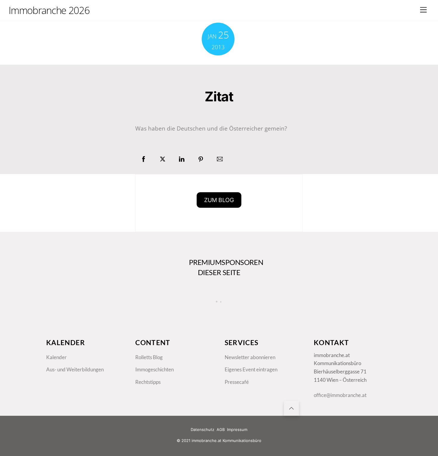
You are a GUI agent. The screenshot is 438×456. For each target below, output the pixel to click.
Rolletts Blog (149, 357)
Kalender (56, 357)
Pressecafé (237, 382)
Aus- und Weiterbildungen (75, 369)
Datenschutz (202, 429)
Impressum (237, 429)
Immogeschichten (154, 369)
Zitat (219, 97)
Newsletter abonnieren (250, 357)
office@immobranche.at (340, 395)
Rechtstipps (148, 382)
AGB (221, 429)
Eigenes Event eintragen (251, 369)
